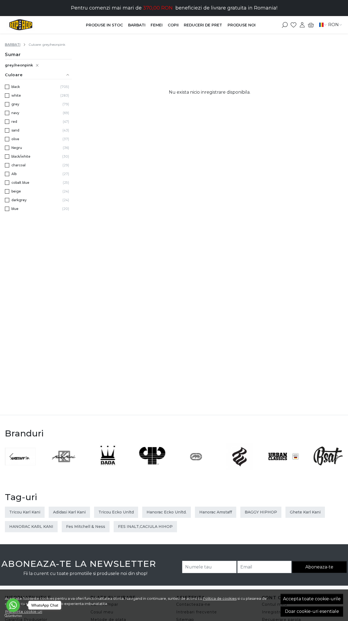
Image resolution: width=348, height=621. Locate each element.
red (14, 122)
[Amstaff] (20, 466)
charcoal (18, 165)
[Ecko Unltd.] (196, 466)
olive (15, 139)
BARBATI (136, 25)
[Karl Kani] (64, 466)
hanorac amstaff (215, 512)
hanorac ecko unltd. (167, 512)
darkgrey (19, 200)
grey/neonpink (19, 65)
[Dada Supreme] (108, 466)
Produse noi (242, 25)
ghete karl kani (305, 512)
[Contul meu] (302, 25)
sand (15, 130)
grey (15, 104)
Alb (14, 174)
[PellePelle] (152, 466)
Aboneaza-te (319, 567)
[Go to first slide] (336, 456)
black (15, 87)
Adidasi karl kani (69, 512)
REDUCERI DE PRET (203, 25)
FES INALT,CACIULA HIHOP (145, 526)
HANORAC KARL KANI (31, 526)
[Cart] (311, 25)
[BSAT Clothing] (327, 466)
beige (16, 191)
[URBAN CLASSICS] (283, 466)
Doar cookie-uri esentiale (312, 611)
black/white (20, 156)
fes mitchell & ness (85, 526)
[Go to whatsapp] (13, 605)
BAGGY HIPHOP (261, 512)
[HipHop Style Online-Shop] (36, 25)
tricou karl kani (24, 512)
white (16, 95)
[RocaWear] (240, 466)
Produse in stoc (104, 25)
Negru (16, 148)
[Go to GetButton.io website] (13, 615)
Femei (157, 25)
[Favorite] (293, 25)
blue (14, 209)
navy (15, 113)
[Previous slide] (11, 456)
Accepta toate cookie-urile (312, 598)
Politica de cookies (220, 598)
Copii (173, 25)
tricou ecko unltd (116, 512)
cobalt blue (20, 183)
